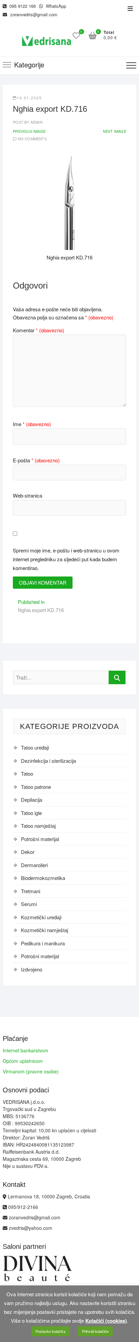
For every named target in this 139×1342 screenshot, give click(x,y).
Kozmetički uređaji (41, 917)
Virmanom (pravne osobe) (31, 1071)
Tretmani (30, 891)
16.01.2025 (29, 97)
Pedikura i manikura (43, 943)
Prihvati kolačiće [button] (95, 1331)
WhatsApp (55, 6)
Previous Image (29, 131)
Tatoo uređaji (35, 747)
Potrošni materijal (40, 838)
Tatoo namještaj (38, 825)
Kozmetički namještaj (44, 930)
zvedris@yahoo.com (29, 1227)
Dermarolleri (34, 864)
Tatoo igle (31, 812)
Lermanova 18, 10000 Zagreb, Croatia (48, 1196)
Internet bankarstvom (25, 1050)
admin (36, 122)
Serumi (29, 903)
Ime (32, 423)
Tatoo (27, 773)
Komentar (38, 330)
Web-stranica (27, 495)
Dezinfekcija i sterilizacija (48, 760)
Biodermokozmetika (43, 877)
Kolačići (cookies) (106, 1320)
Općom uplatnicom (23, 1060)
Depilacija (31, 799)
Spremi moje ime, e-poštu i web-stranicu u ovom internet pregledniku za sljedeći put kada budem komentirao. (66, 559)
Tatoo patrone (36, 786)
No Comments (32, 138)
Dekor (27, 851)
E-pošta (36, 460)
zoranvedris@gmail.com (33, 14)
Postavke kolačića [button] (50, 1331)
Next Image (114, 131)
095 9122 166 (22, 6)
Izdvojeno (31, 969)
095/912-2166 (22, 1206)
